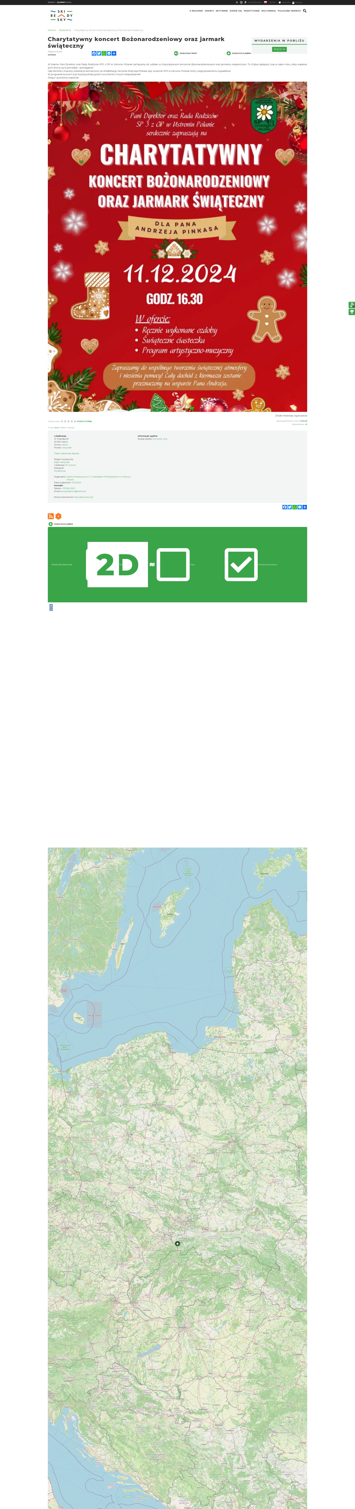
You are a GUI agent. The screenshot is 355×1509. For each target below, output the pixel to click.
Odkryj (209, 11)
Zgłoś (303, 421)
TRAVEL (64, 2)
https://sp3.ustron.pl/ (83, 497)
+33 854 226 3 (68, 488)
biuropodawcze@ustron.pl (73, 491)
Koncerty (157, 439)
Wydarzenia (60, 471)
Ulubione (286, 2)
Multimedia (269, 11)
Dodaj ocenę (84, 421)
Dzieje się (236, 11)
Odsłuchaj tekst (188, 53)
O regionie (196, 11)
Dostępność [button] (254, 2)
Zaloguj (298, 2)
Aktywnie (222, 11)
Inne (165, 439)
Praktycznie (252, 11)
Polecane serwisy (289, 11)
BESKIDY (51, 2)
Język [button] (272, 2)
